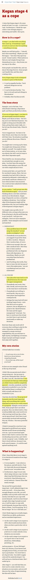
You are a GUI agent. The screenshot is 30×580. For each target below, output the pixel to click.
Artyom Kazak (9, 2)
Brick (20, 578)
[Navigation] (2, 2)
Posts (14, 2)
